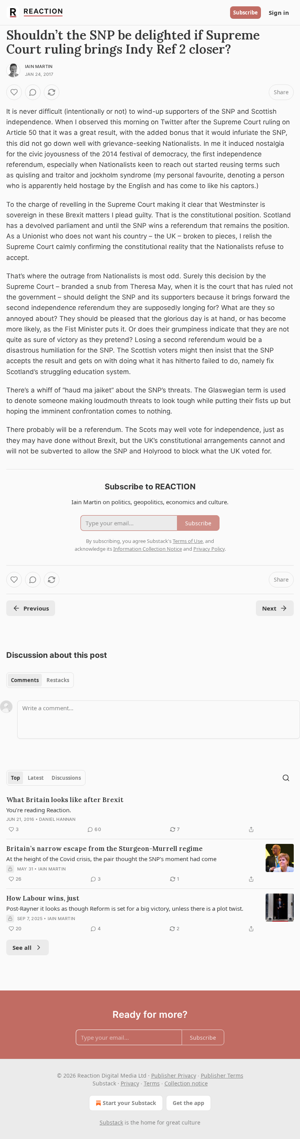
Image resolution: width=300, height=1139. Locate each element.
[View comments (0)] (33, 92)
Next (269, 608)
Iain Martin (38, 66)
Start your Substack (129, 1103)
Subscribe (245, 12)
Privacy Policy (209, 548)
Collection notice (186, 1083)
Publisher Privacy (173, 1075)
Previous (36, 608)
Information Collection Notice (147, 548)
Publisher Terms (222, 1075)
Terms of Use (188, 540)
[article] (150, 814)
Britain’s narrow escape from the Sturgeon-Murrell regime (104, 848)
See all (22, 947)
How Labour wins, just (42, 898)
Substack (111, 1122)
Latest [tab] (36, 777)
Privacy (130, 1083)
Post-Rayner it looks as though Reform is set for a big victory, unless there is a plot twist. (124, 908)
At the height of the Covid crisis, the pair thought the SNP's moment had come (111, 859)
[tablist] (40, 680)
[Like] (14, 92)
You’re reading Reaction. (38, 810)
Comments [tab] (25, 680)
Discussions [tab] (66, 777)
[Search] (286, 778)
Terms (152, 1083)
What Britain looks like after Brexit (64, 799)
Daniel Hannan (57, 819)
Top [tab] (15, 777)
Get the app (188, 1103)
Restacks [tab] (57, 680)
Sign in (279, 12)
